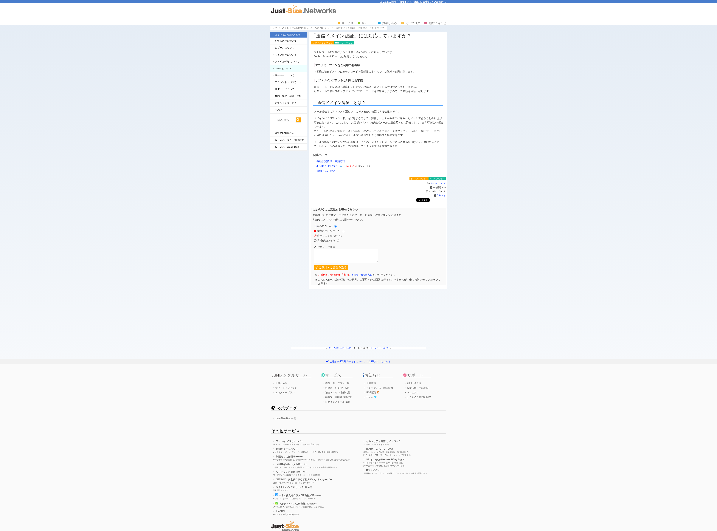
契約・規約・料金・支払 (288, 96)
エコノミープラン (285, 392)
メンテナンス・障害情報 (379, 387)
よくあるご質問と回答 (288, 34)
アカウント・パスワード (288, 82)
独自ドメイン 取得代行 (337, 392)
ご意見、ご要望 (326, 246)
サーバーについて (284, 75)
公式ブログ (412, 23)
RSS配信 (371, 392)
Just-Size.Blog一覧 (285, 418)
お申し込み (389, 23)
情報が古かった (326, 240)
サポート (368, 23)
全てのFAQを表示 (284, 133)
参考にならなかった (328, 230)
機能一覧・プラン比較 (337, 383)
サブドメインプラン (286, 387)
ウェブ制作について (286, 54)
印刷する (441, 195)
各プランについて (284, 47)
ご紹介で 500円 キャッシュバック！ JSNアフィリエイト (360, 361)
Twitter (370, 397)
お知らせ (372, 375)
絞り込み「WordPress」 (288, 146)
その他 (278, 110)
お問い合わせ (437, 23)
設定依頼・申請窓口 (418, 387)
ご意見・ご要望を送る (333, 267)
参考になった (325, 226)
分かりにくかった (327, 235)
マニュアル (413, 392)
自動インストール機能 (337, 401)
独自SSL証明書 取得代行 (339, 397)
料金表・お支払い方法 (337, 387)
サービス (347, 23)
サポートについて (284, 89)
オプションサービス (286, 103)
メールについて (318, 28)
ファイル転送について (287, 61)
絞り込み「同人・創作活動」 (290, 140)
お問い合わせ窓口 (326, 171)
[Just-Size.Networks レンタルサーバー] (303, 12)
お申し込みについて (286, 40)
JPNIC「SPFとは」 (327, 166)
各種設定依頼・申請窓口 (330, 161)
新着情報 (371, 383)
